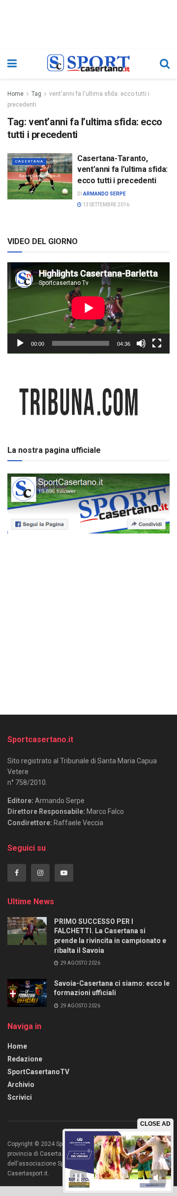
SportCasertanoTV (38, 1072)
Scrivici (19, 1097)
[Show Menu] (12, 64)
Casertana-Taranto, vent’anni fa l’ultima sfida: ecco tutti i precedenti (122, 169)
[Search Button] (165, 64)
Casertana (29, 161)
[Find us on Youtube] (64, 873)
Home (15, 93)
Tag (36, 93)
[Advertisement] (88, 620)
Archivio (20, 1084)
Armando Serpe (104, 193)
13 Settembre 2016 (105, 204)
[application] (88, 308)
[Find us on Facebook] (16, 873)
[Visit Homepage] (88, 64)
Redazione (24, 1059)
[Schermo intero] (157, 343)
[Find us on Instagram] (40, 873)
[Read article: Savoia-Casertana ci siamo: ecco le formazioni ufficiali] (27, 993)
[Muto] (141, 343)
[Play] (20, 343)
